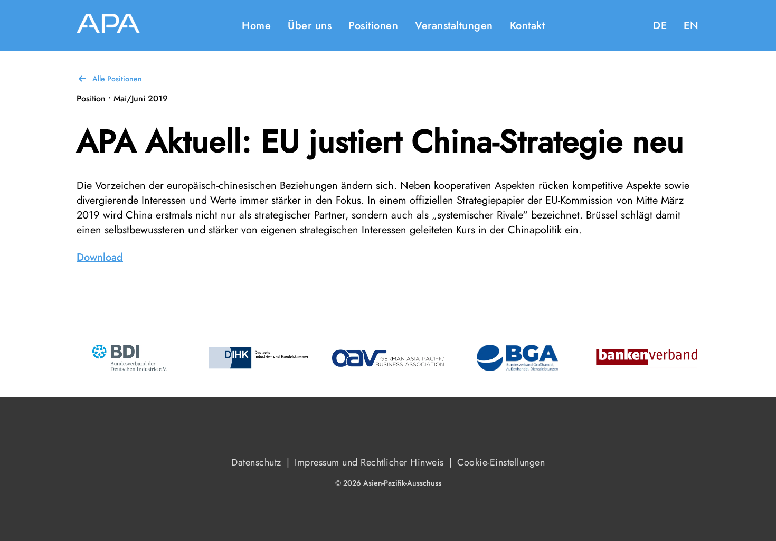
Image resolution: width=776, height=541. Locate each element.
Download (100, 257)
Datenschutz (256, 462)
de (660, 25)
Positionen (373, 25)
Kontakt (527, 25)
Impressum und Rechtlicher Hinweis (369, 462)
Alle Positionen (117, 78)
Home (256, 25)
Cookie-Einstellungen (501, 462)
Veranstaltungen (454, 25)
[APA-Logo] (108, 25)
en (691, 25)
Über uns (310, 25)
